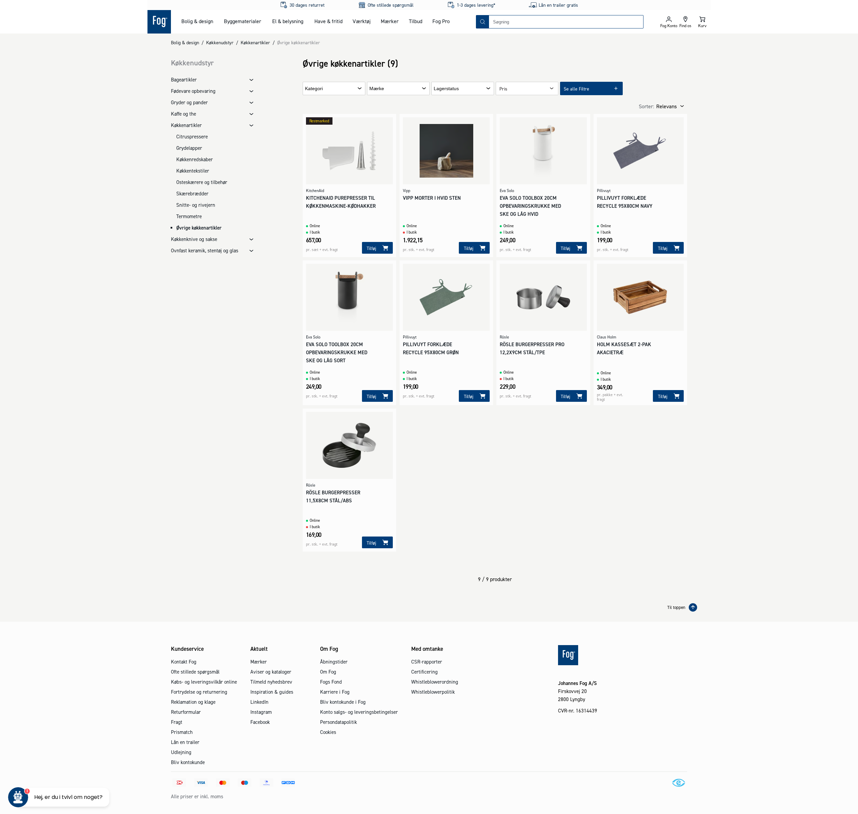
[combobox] (566, 21)
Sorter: (646, 106)
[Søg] (482, 21)
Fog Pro (441, 21)
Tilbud (415, 21)
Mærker (390, 21)
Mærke (376, 88)
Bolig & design (197, 21)
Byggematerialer (242, 21)
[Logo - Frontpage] (159, 22)
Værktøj (362, 21)
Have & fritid (328, 21)
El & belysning (287, 21)
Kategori (314, 88)
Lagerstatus (446, 88)
